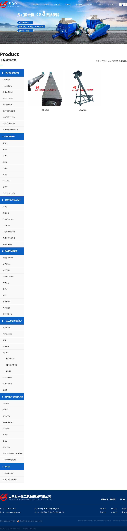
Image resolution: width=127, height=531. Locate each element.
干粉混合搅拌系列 (118, 61)
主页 (97, 61)
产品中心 (105, 61)
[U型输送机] (83, 88)
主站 (7, 529)
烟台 (14, 529)
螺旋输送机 (45, 110)
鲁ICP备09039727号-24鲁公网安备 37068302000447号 (21, 521)
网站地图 (25, 529)
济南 (11, 529)
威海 (18, 529)
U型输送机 (82, 110)
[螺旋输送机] (45, 88)
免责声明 (32, 529)
